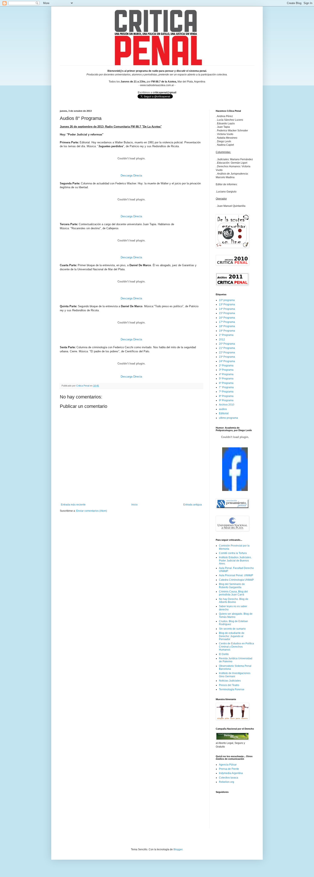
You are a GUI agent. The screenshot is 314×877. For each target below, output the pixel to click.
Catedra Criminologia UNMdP (236, 579)
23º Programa (227, 356)
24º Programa (227, 361)
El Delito (224, 654)
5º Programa (226, 378)
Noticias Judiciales (230, 680)
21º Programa (227, 348)
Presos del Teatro (229, 685)
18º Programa (227, 326)
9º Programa (226, 400)
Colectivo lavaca (228, 777)
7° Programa (226, 387)
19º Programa (227, 330)
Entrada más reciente (73, 504)
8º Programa (226, 396)
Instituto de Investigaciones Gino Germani (234, 675)
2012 (222, 339)
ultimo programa (228, 417)
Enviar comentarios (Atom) (91, 510)
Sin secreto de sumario (232, 628)
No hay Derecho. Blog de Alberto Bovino (233, 601)
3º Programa (226, 369)
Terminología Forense (231, 689)
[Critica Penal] (235, 490)
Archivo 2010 (226, 404)
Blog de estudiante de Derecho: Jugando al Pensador (231, 636)
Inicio (134, 504)
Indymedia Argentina (231, 773)
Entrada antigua (192, 504)
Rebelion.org (226, 781)
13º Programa (227, 304)
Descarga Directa (131, 175)
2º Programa (226, 365)
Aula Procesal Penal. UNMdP (236, 575)
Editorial (224, 413)
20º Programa (227, 343)
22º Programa (227, 352)
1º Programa (226, 334)
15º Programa (227, 313)
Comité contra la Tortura (233, 553)
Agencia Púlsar (228, 764)
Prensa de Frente (229, 768)
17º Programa (227, 321)
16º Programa (227, 317)
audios (223, 409)
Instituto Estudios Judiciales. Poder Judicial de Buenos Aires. (235, 560)
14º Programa (227, 308)
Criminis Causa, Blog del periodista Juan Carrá (233, 593)
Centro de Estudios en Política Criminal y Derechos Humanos (236, 646)
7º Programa (226, 391)
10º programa (227, 300)
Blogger (177, 849)
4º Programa (226, 374)
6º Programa (226, 383)
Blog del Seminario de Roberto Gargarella (232, 586)
